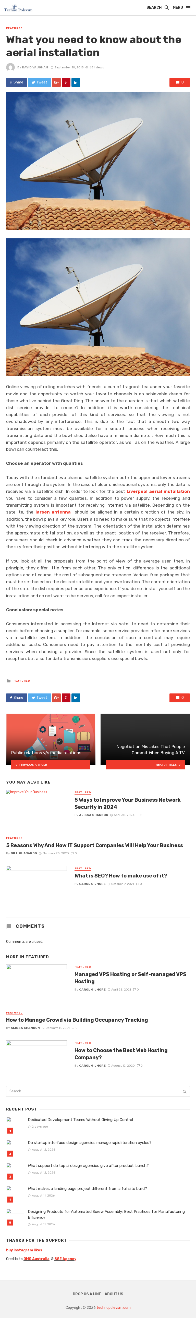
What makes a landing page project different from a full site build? (87, 1188)
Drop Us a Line (87, 1294)
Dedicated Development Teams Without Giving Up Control (80, 1119)
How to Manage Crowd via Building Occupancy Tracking (77, 1020)
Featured (14, 28)
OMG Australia (36, 1259)
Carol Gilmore (92, 884)
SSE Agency (65, 1259)
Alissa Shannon (93, 815)
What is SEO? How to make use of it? (121, 876)
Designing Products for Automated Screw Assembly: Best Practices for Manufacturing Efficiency (106, 1214)
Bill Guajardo (24, 853)
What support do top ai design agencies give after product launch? (88, 1165)
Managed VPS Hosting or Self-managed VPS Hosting (130, 977)
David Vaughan (35, 67)
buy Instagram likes (24, 1250)
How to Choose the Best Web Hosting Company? (121, 1053)
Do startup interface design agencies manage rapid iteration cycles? (90, 1142)
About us (114, 1294)
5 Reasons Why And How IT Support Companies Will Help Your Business (94, 845)
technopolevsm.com (113, 1307)
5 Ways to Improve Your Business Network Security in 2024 (128, 803)
